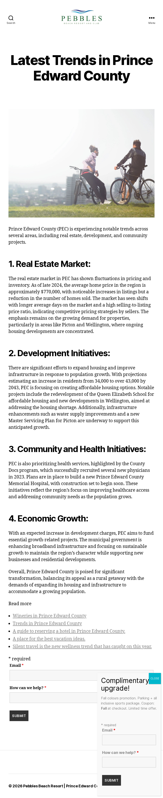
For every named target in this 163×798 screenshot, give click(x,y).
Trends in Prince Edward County (47, 624)
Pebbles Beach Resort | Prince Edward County (65, 786)
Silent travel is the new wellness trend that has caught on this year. (82, 647)
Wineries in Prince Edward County (49, 616)
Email (17, 666)
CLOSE (154, 678)
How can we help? (28, 688)
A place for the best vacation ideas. (49, 639)
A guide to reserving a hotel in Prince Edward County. (69, 631)
